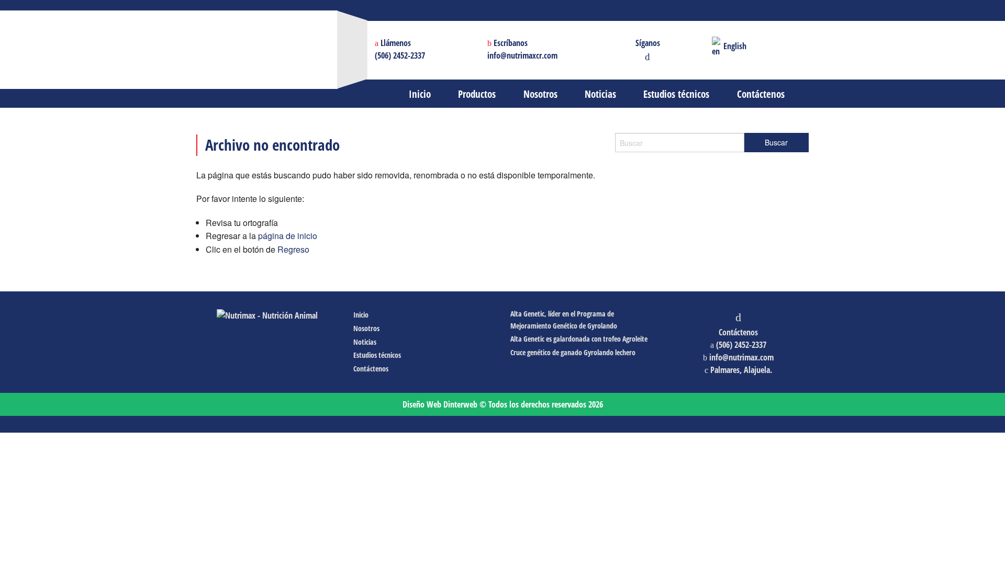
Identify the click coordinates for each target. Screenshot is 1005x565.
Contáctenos (370, 369)
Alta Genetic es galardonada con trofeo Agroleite (578, 339)
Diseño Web (440, 404)
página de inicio (287, 236)
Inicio (360, 315)
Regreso (293, 249)
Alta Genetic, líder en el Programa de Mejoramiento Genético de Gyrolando (563, 319)
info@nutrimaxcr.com (522, 55)
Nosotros (366, 328)
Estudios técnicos (377, 355)
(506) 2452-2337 (400, 55)
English (733, 46)
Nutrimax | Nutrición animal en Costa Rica (334, 39)
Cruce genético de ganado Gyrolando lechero (572, 352)
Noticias (364, 342)
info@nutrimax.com (741, 357)
